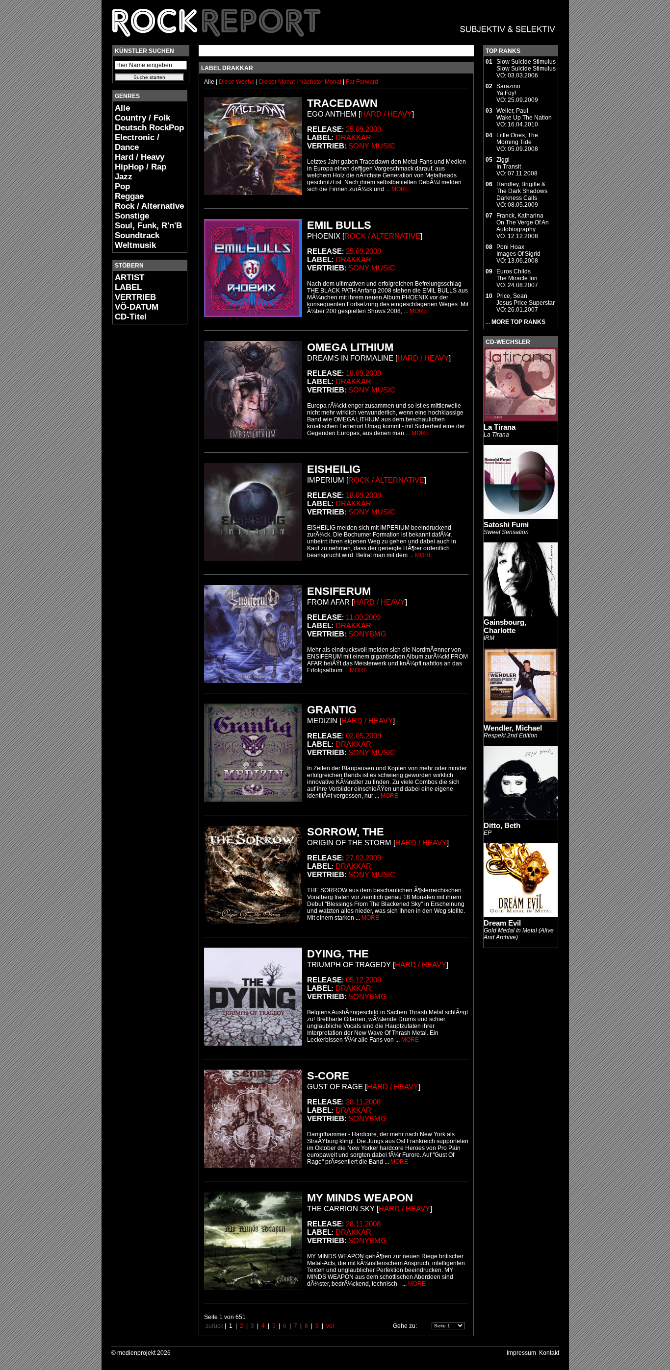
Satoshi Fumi (506, 524)
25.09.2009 (363, 129)
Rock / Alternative (149, 206)
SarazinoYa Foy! (508, 90)
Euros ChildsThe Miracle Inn (517, 275)
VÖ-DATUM (136, 307)
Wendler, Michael (513, 728)
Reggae (129, 196)
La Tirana (499, 427)
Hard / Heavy (139, 157)
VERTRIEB (135, 297)
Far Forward (362, 81)
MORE (400, 189)
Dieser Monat (277, 81)
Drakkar (353, 137)
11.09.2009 (363, 617)
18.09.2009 (363, 373)
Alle (122, 108)
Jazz (123, 176)
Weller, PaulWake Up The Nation (524, 114)
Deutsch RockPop (149, 127)
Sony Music (371, 146)
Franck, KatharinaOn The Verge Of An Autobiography (522, 222)
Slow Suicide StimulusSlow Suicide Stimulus (526, 65)
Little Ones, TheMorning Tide (517, 139)
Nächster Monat (320, 81)
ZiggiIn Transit (508, 163)
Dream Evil (502, 923)
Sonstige (132, 215)
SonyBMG (367, 634)
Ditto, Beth (502, 825)
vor (330, 1325)
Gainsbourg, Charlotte (505, 626)
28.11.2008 (363, 1102)
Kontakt (549, 1352)
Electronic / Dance (137, 142)
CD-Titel (131, 316)
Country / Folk (142, 117)
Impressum (521, 1352)
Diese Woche (237, 81)
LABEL (128, 287)
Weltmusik (135, 245)
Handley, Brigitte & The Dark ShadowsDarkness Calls (521, 191)
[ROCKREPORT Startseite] (334, 41)
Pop (122, 186)
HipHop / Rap (140, 166)
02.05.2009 (363, 736)
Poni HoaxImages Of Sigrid (518, 250)
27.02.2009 (363, 858)
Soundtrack (137, 235)
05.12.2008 (363, 980)
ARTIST (129, 277)
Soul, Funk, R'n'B (148, 225)
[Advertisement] (141, 478)
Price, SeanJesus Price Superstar (525, 299)
